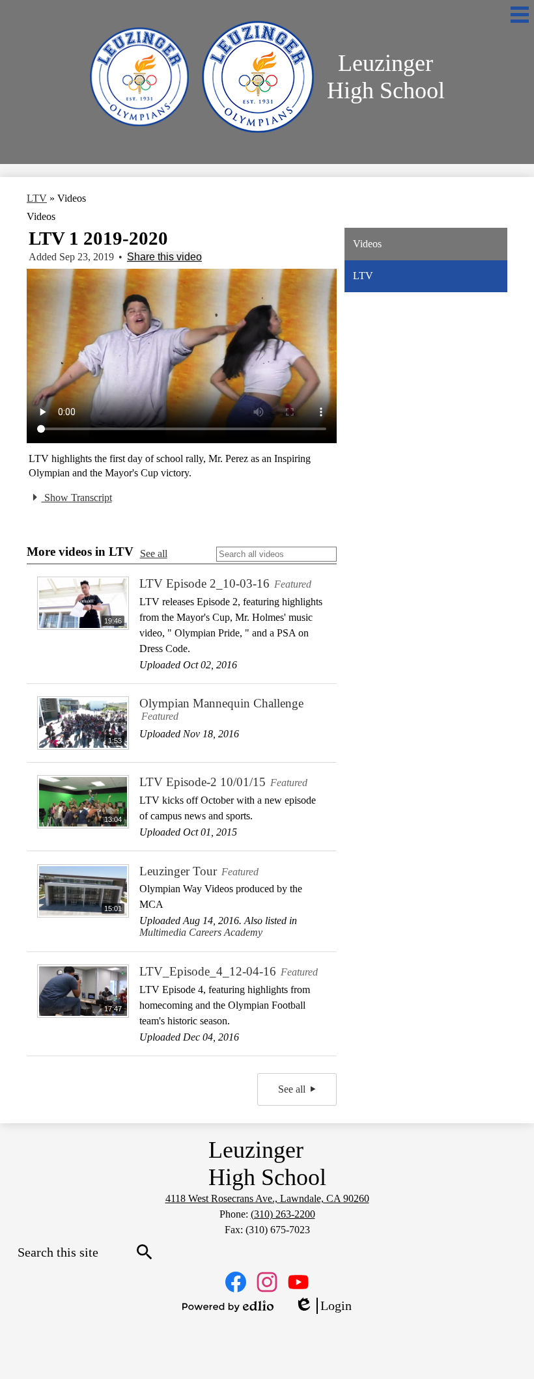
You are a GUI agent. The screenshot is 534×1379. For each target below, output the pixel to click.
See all (153, 553)
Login (323, 1306)
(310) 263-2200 (283, 1214)
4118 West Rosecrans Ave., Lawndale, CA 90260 (267, 1198)
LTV (37, 198)
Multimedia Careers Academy (200, 932)
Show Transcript (77, 497)
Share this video (164, 256)
